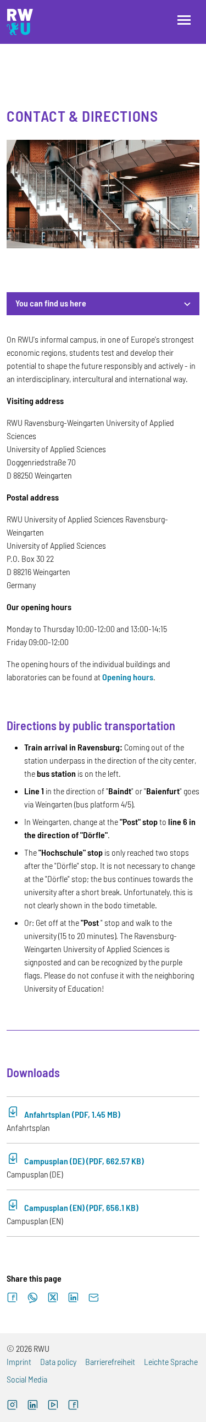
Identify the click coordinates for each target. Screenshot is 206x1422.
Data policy (58, 1361)
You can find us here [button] (50, 303)
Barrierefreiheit (110, 1361)
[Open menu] (184, 20)
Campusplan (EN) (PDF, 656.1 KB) (81, 1207)
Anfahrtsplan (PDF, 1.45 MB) (72, 1114)
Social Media (27, 1379)
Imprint (19, 1361)
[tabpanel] (103, 785)
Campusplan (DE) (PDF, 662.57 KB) (84, 1161)
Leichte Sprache (171, 1361)
